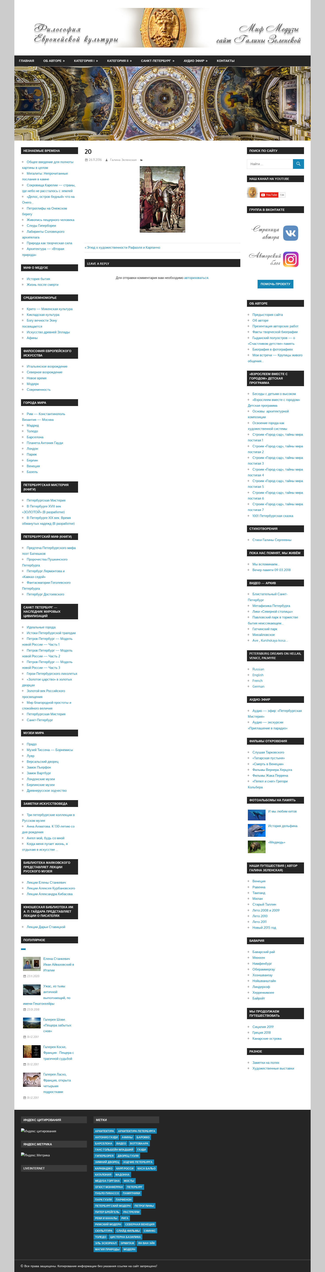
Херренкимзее (263, 992)
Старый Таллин (264, 904)
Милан (257, 898)
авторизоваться (196, 278)
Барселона (35, 437)
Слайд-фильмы (128, 1230)
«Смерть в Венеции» (268, 764)
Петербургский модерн (113, 1205)
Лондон (32, 448)
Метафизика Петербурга (271, 606)
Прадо (31, 744)
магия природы (107, 1249)
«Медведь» (276, 842)
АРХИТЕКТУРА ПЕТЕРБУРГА (136, 1131)
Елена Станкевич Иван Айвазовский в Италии (58, 965)
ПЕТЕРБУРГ (135, 1187)
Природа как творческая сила (49, 243)
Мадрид (33, 425)
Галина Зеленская (123, 160)
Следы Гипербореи (41, 225)
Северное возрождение (44, 372)
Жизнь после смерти (42, 284)
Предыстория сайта (267, 315)
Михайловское (263, 635)
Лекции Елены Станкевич (46, 882)
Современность (39, 389)
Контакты (226, 61)
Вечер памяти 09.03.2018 (271, 570)
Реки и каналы (106, 1218)
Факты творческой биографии (275, 332)
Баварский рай (263, 952)
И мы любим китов (282, 811)
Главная (26, 61)
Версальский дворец (43, 761)
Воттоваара (139, 1143)
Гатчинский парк (264, 629)
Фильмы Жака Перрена (270, 775)
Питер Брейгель (107, 1212)
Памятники (131, 1193)
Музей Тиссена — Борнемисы (50, 750)
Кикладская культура (43, 315)
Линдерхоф (261, 987)
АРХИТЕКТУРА (104, 1131)
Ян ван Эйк (146, 1243)
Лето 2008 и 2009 (266, 910)
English (257, 675)
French (257, 681)
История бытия (38, 279)
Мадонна (122, 1174)
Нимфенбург (262, 963)
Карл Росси (125, 1168)
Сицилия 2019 (263, 1027)
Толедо (32, 431)
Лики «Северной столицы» (272, 611)
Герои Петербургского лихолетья (52, 673)
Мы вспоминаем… (266, 564)
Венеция (33, 466)
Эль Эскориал (106, 1243)
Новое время (36, 378)
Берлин (32, 460)
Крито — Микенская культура (50, 309)
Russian (258, 669)
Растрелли (131, 1212)
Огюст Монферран (109, 1187)
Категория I (84, 61)
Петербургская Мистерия (46, 500)
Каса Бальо (146, 1168)
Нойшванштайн (264, 981)
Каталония (103, 1174)
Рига (124, 1218)
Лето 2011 (259, 922)
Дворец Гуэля (128, 1156)
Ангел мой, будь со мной (45, 838)
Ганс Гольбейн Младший (114, 1149)
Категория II (117, 61)
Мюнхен (258, 957)
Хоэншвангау (262, 975)
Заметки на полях (265, 1062)
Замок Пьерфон (39, 767)
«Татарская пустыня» (268, 758)
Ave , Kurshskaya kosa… (270, 640)
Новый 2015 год (264, 927)
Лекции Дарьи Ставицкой (46, 927)
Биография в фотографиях (272, 349)
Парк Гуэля (103, 1199)
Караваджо (103, 1168)
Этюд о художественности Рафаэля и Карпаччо (123, 247)
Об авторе (52, 61)
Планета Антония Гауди (45, 443)
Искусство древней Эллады (48, 332)
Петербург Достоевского (45, 594)
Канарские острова (266, 1038)
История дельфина (282, 826)
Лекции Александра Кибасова (50, 894)
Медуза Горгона (107, 1180)
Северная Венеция (140, 1224)
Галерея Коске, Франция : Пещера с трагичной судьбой (58, 1053)
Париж (32, 454)
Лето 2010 (260, 916)
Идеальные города (41, 627)
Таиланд (258, 893)
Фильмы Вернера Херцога (272, 770)
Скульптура (104, 1230)
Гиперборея (104, 1156)
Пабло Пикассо (107, 1193)
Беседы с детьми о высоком (274, 394)
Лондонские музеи (41, 779)
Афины (32, 338)
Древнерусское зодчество (47, 790)
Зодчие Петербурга (138, 1162)
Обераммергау (263, 969)
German (258, 686)
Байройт (258, 998)
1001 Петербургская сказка (272, 516)
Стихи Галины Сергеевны (271, 540)
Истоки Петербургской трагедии (51, 633)
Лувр (30, 756)
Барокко (143, 1137)
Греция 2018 (261, 1032)
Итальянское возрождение (47, 366)
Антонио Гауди (106, 1137)
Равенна (258, 887)
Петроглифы (144, 1205)
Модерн (33, 384)
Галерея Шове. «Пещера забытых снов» (57, 1025)
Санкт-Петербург (156, 61)
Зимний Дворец (107, 1162)
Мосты (129, 1180)
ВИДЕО (121, 1143)
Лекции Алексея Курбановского (51, 888)
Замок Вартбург (39, 773)
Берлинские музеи (41, 785)
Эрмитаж (127, 1243)
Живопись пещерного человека (50, 220)
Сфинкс (150, 1230)
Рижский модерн (108, 1224)
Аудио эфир (194, 61)
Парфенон (124, 1199)
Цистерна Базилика (125, 1237)
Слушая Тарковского (268, 752)
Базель (32, 472)
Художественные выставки (273, 1068)
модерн (129, 1249)
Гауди (141, 1149)
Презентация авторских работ (275, 326)
